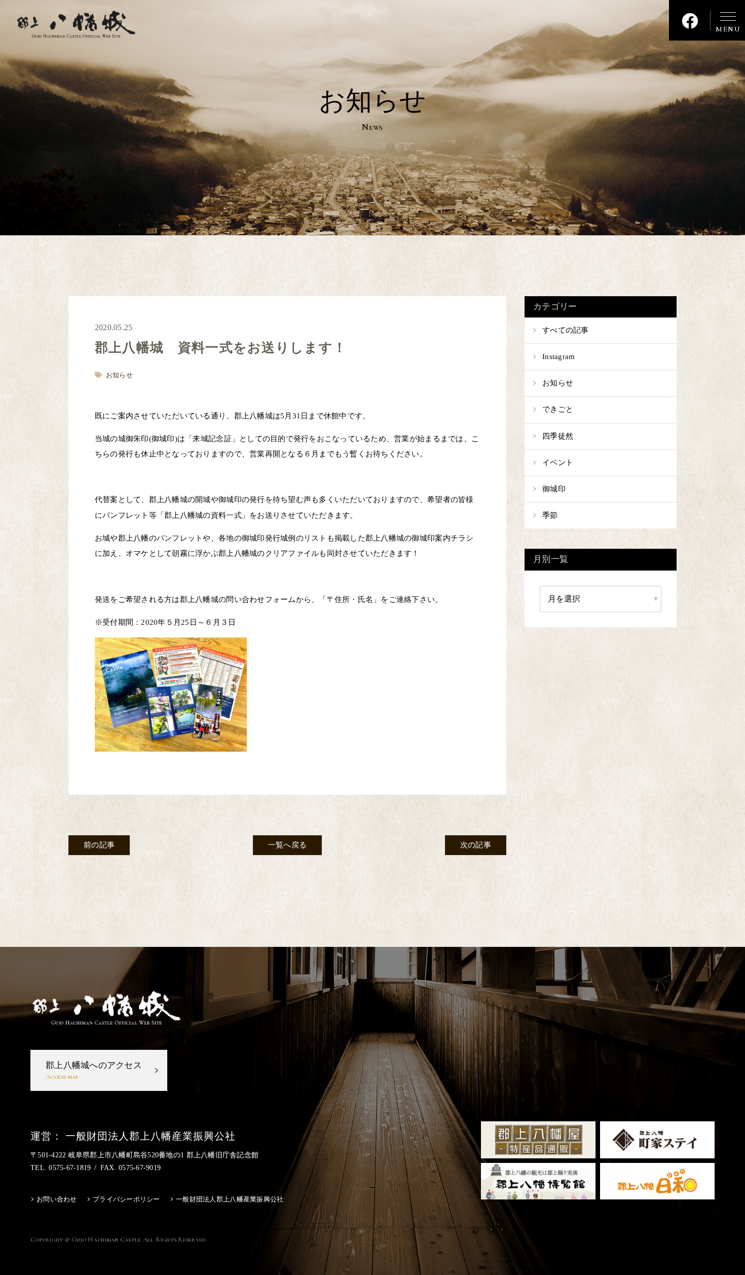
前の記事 (99, 845)
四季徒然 (557, 436)
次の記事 (475, 845)
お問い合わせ (56, 1199)
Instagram (558, 356)
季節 (550, 515)
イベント (557, 462)
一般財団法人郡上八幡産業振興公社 (229, 1199)
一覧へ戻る (287, 845)
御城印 (554, 489)
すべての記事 (565, 330)
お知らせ (557, 383)
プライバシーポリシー (126, 1199)
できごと (557, 409)
